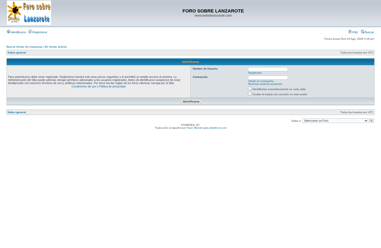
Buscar (369, 32)
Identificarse (18, 32)
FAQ (354, 32)
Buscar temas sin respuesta (24, 46)
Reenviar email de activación (265, 83)
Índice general (17, 52)
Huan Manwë (194, 127)
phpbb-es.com (218, 127)
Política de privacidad (112, 86)
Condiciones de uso (84, 86)
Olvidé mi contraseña (260, 81)
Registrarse (39, 32)
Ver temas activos (55, 46)
